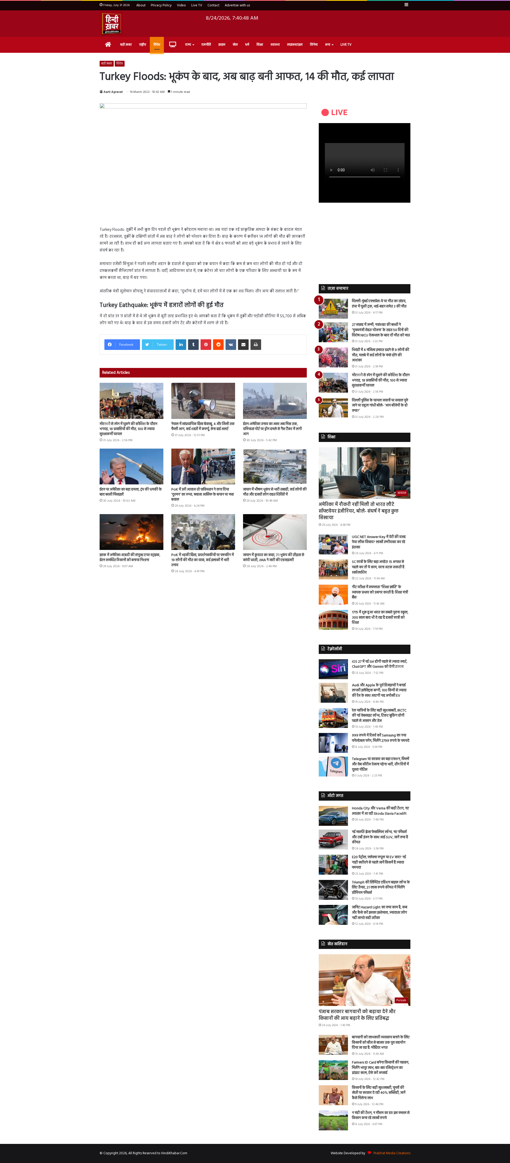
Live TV (196, 5)
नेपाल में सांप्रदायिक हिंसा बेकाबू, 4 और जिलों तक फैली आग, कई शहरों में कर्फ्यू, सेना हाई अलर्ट (203, 426)
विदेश (157, 44)
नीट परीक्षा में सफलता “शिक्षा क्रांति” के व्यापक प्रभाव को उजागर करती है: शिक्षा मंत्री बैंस (380, 592)
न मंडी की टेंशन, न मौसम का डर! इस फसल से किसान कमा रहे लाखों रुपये (381, 1115)
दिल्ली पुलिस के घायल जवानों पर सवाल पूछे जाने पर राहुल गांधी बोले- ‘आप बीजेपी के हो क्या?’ (380, 405)
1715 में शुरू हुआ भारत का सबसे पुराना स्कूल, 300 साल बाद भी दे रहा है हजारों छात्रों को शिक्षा (380, 617)
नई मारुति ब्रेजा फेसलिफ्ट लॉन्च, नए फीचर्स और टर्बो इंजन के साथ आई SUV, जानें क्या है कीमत (380, 837)
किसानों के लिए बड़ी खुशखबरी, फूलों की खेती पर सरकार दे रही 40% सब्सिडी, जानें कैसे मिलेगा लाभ (378, 1093)
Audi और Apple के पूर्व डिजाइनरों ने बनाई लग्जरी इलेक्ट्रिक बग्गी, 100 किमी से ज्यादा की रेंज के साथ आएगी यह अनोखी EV (379, 690)
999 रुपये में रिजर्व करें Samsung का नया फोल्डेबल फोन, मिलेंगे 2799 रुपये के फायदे (380, 738)
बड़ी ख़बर (126, 44)
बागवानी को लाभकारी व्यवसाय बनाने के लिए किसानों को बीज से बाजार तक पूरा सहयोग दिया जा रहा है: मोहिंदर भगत (381, 1042)
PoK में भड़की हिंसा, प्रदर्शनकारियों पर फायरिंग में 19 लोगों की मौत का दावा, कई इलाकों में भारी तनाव (202, 560)
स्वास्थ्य (275, 44)
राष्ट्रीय (142, 44)
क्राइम (221, 44)
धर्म (247, 44)
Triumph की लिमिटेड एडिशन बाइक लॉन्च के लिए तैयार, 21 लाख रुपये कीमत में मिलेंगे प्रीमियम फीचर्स (381, 887)
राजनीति (206, 44)
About (141, 5)
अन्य (327, 44)
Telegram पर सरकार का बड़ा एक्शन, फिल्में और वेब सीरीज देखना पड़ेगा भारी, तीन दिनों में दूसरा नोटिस (380, 764)
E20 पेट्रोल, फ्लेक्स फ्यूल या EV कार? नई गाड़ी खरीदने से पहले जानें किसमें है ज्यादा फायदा (379, 862)
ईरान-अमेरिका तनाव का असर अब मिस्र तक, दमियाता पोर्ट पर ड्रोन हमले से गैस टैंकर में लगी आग (272, 429)
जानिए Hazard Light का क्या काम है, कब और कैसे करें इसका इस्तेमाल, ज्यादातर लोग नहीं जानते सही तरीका (379, 912)
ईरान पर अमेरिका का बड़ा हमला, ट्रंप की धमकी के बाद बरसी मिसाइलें (131, 492)
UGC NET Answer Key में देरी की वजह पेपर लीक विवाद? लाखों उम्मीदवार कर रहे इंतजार (379, 542)
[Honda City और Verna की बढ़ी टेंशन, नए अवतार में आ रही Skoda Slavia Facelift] (333, 816)
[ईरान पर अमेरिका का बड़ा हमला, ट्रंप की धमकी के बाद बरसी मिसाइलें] (131, 466)
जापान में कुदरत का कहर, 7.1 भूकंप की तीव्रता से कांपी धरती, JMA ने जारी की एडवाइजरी (273, 557)
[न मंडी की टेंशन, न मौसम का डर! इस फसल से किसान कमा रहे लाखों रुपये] (333, 1120)
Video (181, 5)
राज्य (188, 44)
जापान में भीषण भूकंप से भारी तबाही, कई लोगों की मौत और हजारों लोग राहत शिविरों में (275, 492)
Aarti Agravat (113, 92)
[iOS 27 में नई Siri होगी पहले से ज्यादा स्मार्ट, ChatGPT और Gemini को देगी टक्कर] (333, 669)
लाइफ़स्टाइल (295, 44)
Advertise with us (237, 5)
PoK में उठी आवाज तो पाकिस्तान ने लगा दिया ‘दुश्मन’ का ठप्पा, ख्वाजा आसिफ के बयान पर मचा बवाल (202, 495)
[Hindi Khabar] (111, 24)
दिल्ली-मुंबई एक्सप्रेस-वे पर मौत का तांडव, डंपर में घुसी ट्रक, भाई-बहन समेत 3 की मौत (379, 304)
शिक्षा (260, 44)
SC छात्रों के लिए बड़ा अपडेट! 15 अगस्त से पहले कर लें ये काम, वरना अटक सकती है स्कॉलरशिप (378, 567)
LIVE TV (346, 44)
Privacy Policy (161, 5)
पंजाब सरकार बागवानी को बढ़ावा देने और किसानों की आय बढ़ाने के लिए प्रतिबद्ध (357, 1015)
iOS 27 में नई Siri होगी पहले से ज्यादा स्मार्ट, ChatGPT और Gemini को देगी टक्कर (379, 664)
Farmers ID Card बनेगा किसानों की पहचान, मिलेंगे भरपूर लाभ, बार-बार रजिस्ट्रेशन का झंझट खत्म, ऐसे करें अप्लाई (380, 1068)
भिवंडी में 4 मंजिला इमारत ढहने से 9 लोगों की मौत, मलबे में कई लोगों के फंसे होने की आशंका (380, 355)
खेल (235, 44)
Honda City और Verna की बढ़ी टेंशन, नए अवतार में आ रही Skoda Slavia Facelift (380, 811)
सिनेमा (314, 44)
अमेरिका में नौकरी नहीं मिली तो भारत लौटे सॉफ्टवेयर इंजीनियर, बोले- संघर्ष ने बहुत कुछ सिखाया (358, 511)
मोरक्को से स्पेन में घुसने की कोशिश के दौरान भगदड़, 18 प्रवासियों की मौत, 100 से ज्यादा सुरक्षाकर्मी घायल (128, 429)
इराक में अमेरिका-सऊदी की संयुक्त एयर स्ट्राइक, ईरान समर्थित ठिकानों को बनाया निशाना (130, 557)
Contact (213, 5)
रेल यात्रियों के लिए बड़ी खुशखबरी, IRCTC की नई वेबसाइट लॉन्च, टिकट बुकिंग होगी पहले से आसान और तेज (379, 716)
